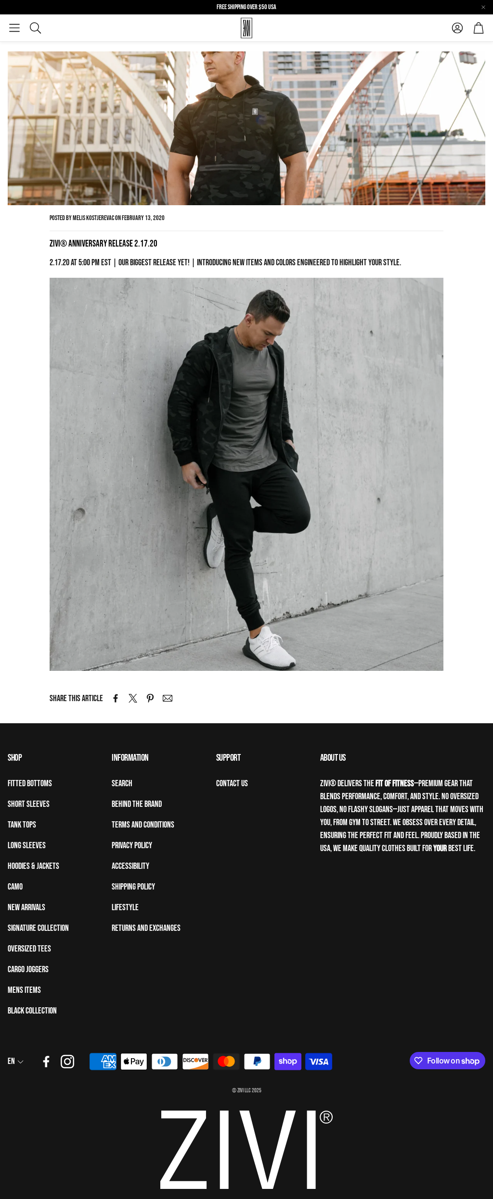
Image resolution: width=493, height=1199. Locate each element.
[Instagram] (67, 1061)
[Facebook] (46, 1061)
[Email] (167, 698)
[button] (14, 28)
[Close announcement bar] (483, 7)
